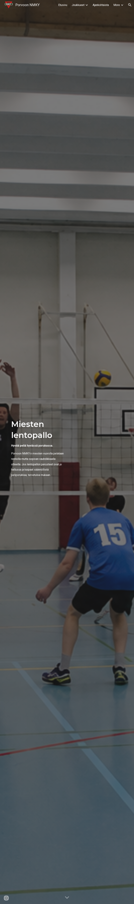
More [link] (116, 5)
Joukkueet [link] (78, 5)
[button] (130, 5)
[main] (37, 451)
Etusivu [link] (62, 5)
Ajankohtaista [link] (101, 5)
